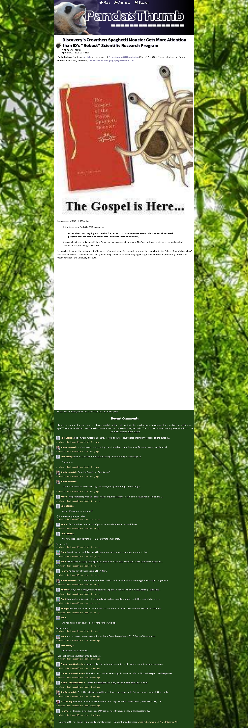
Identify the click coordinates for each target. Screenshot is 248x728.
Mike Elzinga (67, 437)
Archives (124, 2)
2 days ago (95, 501)
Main (106, 2)
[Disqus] (124, 296)
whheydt (65, 589)
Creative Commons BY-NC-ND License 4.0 (157, 721)
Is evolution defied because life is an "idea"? (73, 442)
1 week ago (95, 640)
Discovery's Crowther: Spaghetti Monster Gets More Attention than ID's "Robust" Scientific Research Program (124, 42)
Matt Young (66, 701)
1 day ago (95, 442)
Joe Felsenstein (69, 447)
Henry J (64, 524)
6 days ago (95, 528)
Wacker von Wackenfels (73, 664)
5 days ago (95, 519)
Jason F (65, 496)
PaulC (64, 552)
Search (143, 2)
